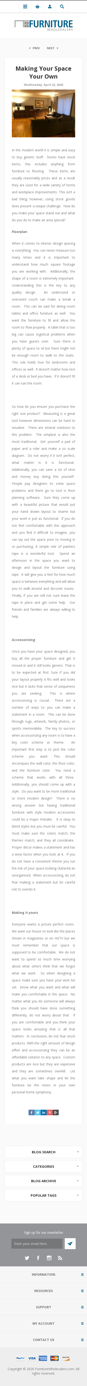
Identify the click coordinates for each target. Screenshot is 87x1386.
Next (51, 48)
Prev (36, 48)
